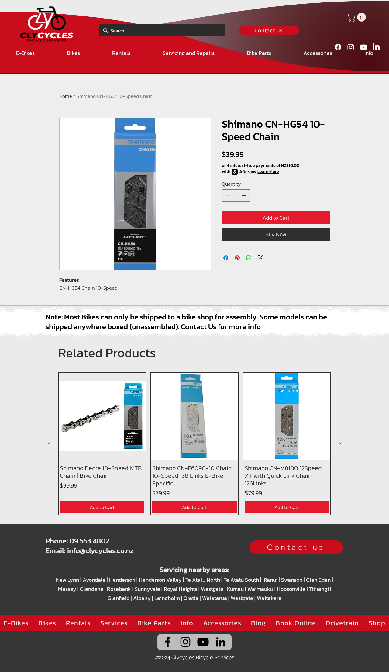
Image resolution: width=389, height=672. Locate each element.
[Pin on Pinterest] (237, 257)
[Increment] (244, 195)
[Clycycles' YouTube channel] (203, 642)
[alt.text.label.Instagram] (350, 47)
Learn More (268, 172)
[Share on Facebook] (225, 257)
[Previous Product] (49, 443)
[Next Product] (339, 443)
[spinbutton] (235, 195)
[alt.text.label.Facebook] (338, 47)
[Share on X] (260, 257)
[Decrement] (227, 195)
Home (65, 96)
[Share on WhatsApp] (249, 257)
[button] (357, 17)
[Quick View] (102, 416)
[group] (194, 443)
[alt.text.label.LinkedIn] (376, 47)
